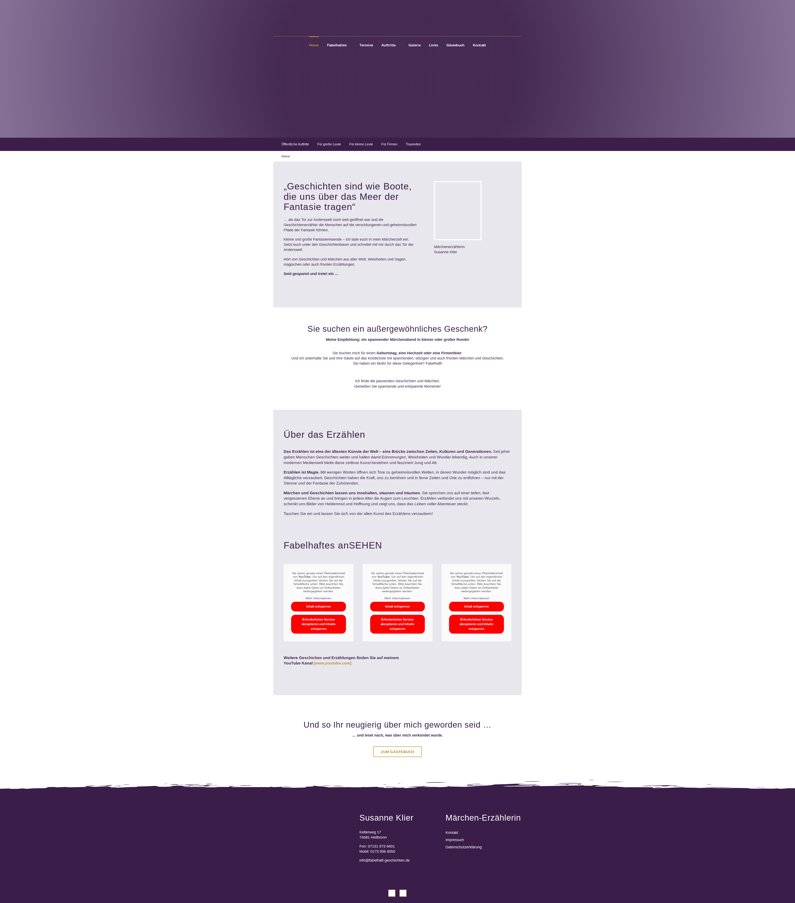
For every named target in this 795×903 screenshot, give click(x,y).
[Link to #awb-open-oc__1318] (520, 18)
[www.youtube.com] (332, 663)
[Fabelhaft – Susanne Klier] (397, 7)
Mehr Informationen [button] (318, 598)
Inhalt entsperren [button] (318, 606)
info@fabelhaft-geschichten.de (384, 860)
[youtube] (403, 893)
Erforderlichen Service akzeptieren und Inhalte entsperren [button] (318, 624)
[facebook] (391, 893)
